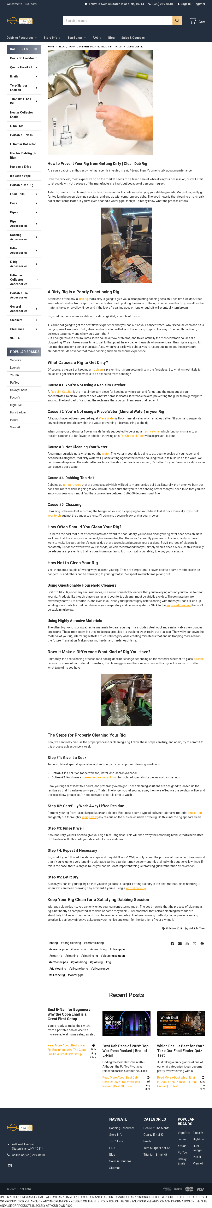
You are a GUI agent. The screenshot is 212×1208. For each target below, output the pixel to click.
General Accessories (19, 309)
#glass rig (96, 962)
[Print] (187, 943)
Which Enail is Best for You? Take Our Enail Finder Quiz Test (180, 1050)
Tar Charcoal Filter (132, 435)
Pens (13, 203)
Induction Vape (20, 176)
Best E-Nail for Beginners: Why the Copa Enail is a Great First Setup (70, 1014)
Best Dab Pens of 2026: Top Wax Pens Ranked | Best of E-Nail (125, 1050)
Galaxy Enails (18, 390)
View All (15, 427)
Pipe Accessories (19, 223)
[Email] (180, 943)
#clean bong (98, 949)
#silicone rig (57, 975)
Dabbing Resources (20, 37)
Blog (111, 37)
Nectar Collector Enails (21, 114)
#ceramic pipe (58, 949)
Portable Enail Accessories (19, 295)
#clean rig (55, 955)
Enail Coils (17, 194)
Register (199, 4)
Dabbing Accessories (19, 237)
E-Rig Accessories (19, 264)
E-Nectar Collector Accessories (19, 280)
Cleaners (16, 320)
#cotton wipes (58, 962)
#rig (108, 962)
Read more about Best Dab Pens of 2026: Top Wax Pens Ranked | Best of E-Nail (121, 1082)
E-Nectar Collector (23, 144)
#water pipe (76, 975)
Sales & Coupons (133, 37)
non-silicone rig (136, 888)
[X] (195, 943)
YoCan (14, 375)
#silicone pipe (100, 968)
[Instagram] (10, 1165)
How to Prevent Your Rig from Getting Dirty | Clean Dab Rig (97, 163)
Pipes (14, 212)
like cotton (195, 812)
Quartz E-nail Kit (21, 67)
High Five (16, 405)
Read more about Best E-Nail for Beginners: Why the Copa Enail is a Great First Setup (67, 1050)
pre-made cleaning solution (99, 777)
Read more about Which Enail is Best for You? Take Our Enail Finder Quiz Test (177, 1082)
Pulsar (14, 420)
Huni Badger (18, 412)
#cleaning (71, 955)
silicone (199, 659)
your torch (54, 515)
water (106, 453)
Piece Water (107, 418)
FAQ (95, 37)
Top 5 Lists (75, 37)
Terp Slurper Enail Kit (18, 88)
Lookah (15, 367)
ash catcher (152, 431)
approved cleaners (178, 605)
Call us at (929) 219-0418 (28, 1155)
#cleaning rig (89, 955)
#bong (53, 943)
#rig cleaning (57, 968)
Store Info (50, 37)
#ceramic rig (79, 949)
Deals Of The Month (23, 58)
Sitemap (114, 1167)
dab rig (83, 299)
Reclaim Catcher (61, 391)
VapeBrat (16, 360)
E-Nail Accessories (19, 250)
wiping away (90, 817)
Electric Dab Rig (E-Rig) (23, 155)
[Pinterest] (202, 943)
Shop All (15, 338)
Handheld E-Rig (20, 166)
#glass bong (79, 962)
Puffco (14, 382)
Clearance (17, 329)
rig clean (97, 369)
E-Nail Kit (16, 126)
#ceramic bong (94, 943)
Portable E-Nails (21, 135)
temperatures (72, 484)
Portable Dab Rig (21, 185)
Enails (14, 76)
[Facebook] (172, 943)
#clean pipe (117, 949)
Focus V (15, 397)
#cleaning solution (113, 955)
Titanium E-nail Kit (20, 101)
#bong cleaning (71, 943)
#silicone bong (78, 968)
